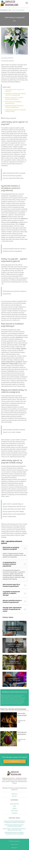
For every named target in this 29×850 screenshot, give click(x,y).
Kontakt (14, 796)
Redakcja (14, 794)
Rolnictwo (14, 810)
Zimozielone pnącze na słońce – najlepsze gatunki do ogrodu (14, 833)
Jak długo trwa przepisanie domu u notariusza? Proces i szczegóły (14, 821)
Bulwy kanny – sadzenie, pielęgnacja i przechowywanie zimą (14, 829)
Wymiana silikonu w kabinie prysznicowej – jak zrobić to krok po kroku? (14, 628)
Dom (10, 10)
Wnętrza (14, 813)
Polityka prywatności (14, 841)
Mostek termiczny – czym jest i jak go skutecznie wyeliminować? (14, 679)
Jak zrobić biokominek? (22, 714)
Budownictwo (14, 804)
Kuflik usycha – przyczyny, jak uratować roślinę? (14, 662)
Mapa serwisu (14, 844)
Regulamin (14, 847)
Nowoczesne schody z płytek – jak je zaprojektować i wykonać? (14, 645)
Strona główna (4, 10)
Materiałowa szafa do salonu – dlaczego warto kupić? (14, 825)
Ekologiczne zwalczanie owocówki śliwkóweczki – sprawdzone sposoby (22, 733)
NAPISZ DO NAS (14, 761)
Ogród (14, 808)
